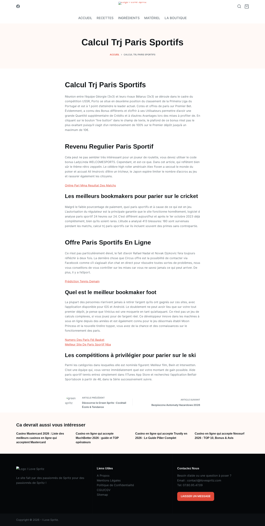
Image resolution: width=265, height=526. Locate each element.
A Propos (103, 475)
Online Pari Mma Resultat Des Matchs (90, 185)
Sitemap (102, 494)
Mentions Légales (109, 480)
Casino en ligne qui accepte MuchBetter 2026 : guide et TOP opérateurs (97, 438)
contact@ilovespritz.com (204, 480)
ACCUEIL (85, 18)
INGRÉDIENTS (129, 18)
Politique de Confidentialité (115, 485)
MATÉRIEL (152, 18)
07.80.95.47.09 (193, 485)
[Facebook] (18, 6)
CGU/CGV (104, 490)
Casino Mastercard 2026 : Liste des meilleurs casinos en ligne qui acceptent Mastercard (40, 438)
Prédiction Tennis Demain (82, 281)
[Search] (239, 6)
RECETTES (105, 18)
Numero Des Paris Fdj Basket (84, 340)
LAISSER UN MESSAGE (196, 496)
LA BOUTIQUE (176, 18)
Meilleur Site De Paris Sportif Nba (88, 344)
